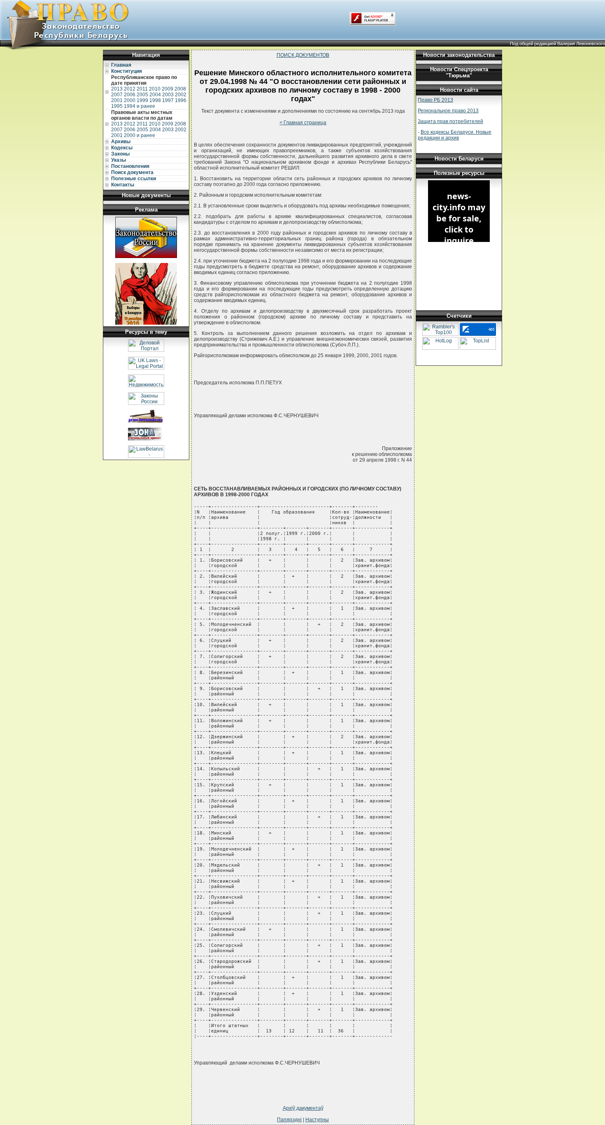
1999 (142, 100)
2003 (168, 95)
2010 (155, 89)
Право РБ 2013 (435, 100)
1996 (180, 100)
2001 (117, 100)
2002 (180, 95)
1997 (168, 100)
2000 (129, 100)
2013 (117, 89)
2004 (155, 95)
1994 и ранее (139, 106)
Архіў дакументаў (303, 1108)
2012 (129, 89)
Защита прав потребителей (450, 121)
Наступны (317, 1120)
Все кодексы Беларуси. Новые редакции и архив (454, 135)
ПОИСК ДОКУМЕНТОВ (303, 55)
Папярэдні (289, 1120)
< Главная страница (302, 123)
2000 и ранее (139, 135)
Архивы (120, 141)
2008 (180, 89)
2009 (167, 89)
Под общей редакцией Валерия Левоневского (557, 43)
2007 (117, 95)
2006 (129, 95)
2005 (142, 95)
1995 (117, 106)
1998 (155, 100)
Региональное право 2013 (448, 111)
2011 (142, 89)
